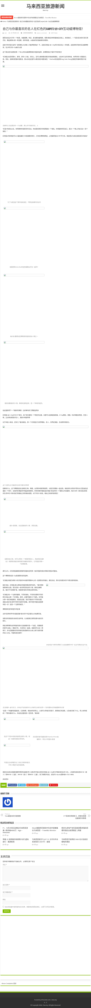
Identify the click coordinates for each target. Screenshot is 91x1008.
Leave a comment (42, 33)
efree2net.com (45, 1000)
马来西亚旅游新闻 (45, 6)
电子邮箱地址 (7, 892)
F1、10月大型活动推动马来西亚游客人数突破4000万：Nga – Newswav (15, 830)
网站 (4, 899)
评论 (5, 865)
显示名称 (6, 885)
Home (4, 21)
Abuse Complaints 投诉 (9, 983)
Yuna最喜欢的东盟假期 (13, 815)
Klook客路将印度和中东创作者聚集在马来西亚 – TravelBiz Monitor (35, 17)
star (5, 33)
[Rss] (45, 1002)
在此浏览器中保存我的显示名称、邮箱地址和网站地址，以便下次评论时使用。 (30, 907)
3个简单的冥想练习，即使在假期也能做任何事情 (74, 816)
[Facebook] (46, 1002)
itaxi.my (54, 1000)
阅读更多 (5, 779)
